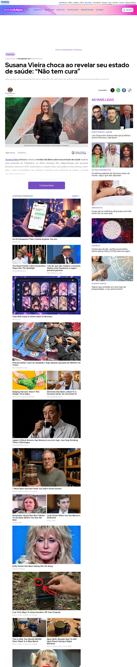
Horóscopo (72, 10)
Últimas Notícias (130, 2)
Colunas (121, 2)
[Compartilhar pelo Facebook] (124, 90)
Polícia (82, 2)
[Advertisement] (68, 30)
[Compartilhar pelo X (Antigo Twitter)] (113, 90)
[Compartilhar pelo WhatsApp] (118, 90)
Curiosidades (97, 2)
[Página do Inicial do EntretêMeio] (13, 10)
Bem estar (49, 10)
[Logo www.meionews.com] (5, 3)
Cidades (76, 2)
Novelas (61, 10)
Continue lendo (46, 185)
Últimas (99, 10)
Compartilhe (103, 90)
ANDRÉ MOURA (87, 10)
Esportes (115, 2)
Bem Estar (88, 2)
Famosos (38, 10)
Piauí (110, 2)
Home (57, 50)
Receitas (104, 2)
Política (70, 2)
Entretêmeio (63, 2)
